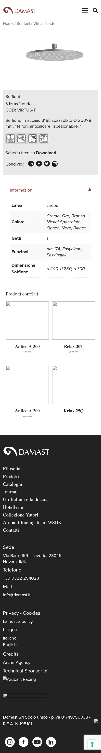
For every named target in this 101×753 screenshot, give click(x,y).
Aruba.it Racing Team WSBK (32, 522)
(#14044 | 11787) (27, 412)
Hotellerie (13, 507)
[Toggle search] (95, 10)
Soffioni (23, 23)
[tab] (50, 189)
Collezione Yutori (20, 515)
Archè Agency (16, 662)
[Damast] (19, 10)
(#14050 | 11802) (73, 347)
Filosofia (11, 468)
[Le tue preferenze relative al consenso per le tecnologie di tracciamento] (92, 744)
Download (46, 152)
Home (8, 23)
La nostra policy (18, 621)
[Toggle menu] (85, 10)
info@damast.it (16, 595)
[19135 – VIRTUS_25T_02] (50, 56)
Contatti (11, 530)
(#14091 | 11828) (27, 347)
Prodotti (11, 476)
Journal (10, 491)
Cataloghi (12, 484)
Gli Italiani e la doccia (25, 499)
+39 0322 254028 (21, 578)
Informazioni (21, 190)
